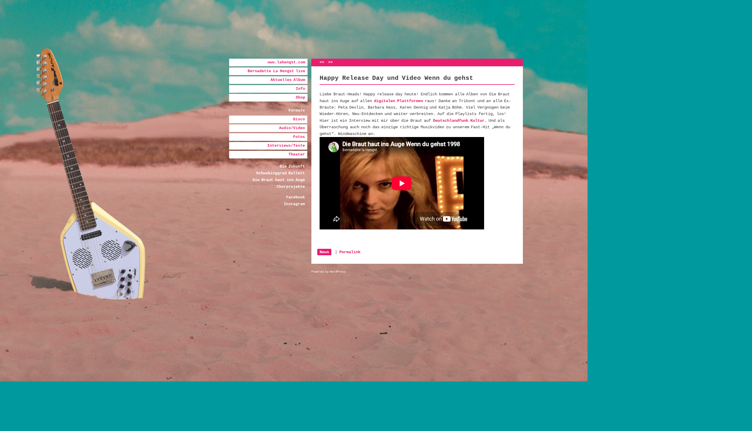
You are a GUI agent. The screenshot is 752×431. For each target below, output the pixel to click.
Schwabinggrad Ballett (280, 173)
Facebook (295, 197)
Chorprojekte (291, 187)
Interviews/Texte (286, 145)
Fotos (299, 137)
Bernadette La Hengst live (276, 71)
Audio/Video (292, 128)
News (324, 252)
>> (330, 62)
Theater (296, 154)
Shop (300, 97)
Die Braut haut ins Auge (279, 180)
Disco (299, 119)
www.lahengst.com (286, 62)
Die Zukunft (292, 166)
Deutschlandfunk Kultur (458, 120)
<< (322, 62)
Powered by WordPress (328, 271)
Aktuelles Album (288, 80)
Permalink (349, 252)
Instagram (294, 204)
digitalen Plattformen (398, 101)
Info (300, 89)
